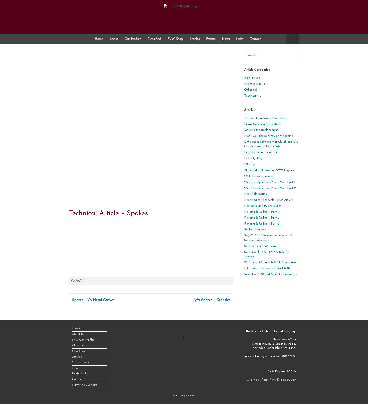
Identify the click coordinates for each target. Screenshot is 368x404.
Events (211, 39)
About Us (78, 334)
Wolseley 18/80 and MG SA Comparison (270, 274)
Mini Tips (250, 164)
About (113, 39)
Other (248, 89)
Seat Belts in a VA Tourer (261, 246)
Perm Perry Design (274, 379)
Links (239, 39)
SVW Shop (175, 39)
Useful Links (80, 373)
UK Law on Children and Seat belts (267, 268)
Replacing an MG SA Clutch (262, 206)
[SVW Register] (184, 15)
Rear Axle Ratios (255, 194)
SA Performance (255, 229)
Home (99, 39)
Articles (194, 39)
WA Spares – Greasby (209, 300)
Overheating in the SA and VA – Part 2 (270, 188)
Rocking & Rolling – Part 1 (261, 211)
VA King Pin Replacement (261, 130)
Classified (154, 39)
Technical (250, 95)
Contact (255, 39)
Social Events (80, 362)
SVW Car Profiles (83, 340)
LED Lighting (253, 158)
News (226, 39)
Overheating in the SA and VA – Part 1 (269, 182)
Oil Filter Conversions (258, 176)
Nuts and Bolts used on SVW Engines (269, 170)
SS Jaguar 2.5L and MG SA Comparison (270, 262)
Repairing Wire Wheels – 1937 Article (268, 200)
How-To (249, 78)
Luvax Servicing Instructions (262, 124)
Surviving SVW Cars (84, 385)
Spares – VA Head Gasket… (97, 300)
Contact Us (79, 379)
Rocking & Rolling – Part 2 (261, 217)
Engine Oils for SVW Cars (261, 152)
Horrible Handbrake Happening (265, 118)
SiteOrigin (181, 395)
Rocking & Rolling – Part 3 (261, 223)
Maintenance (253, 83)
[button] (292, 39)
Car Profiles (133, 39)
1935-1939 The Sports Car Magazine (268, 136)
